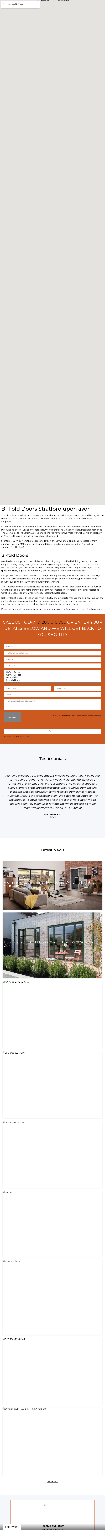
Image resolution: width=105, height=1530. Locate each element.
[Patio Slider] (52, 677)
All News (52, 1481)
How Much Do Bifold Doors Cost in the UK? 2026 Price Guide (48, 944)
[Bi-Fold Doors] (52, 672)
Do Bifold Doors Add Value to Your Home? (38, 1013)
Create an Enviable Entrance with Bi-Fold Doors (43, 1083)
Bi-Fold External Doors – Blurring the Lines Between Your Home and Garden (51, 1222)
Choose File (12, 717)
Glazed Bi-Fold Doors (21, 1440)
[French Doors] (52, 680)
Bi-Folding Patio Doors (23, 1153)
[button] (2, 796)
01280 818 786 (51, 622)
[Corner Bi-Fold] (52, 675)
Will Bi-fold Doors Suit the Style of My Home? (41, 1296)
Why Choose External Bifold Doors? (33, 1370)
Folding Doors (52, 890)
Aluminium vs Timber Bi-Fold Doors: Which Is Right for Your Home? (50, 884)
